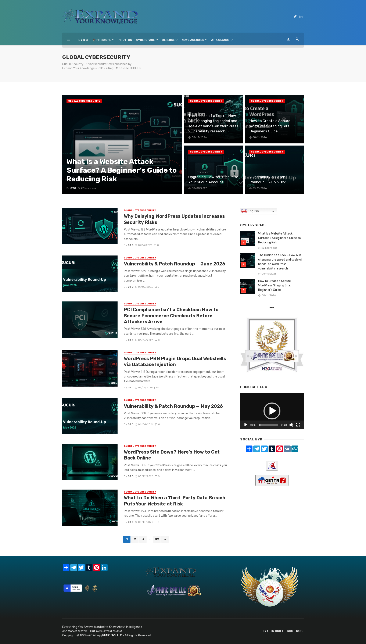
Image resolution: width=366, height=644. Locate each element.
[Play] (246, 425)
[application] (272, 411)
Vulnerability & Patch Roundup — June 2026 (174, 263)
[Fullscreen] (298, 425)
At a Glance (220, 40)
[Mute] (291, 425)
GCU (290, 631)
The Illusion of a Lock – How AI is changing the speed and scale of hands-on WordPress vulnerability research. (280, 261)
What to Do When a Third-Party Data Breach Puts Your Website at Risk (174, 500)
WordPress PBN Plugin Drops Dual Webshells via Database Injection (175, 361)
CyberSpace (145, 40)
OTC (130, 245)
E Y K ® (83, 40)
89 (157, 539)
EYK (265, 631)
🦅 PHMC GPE (101, 40)
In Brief (277, 631)
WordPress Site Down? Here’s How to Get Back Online (172, 455)
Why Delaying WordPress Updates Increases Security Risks (174, 219)
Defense (168, 40)
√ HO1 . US (125, 40)
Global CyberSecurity (84, 101)
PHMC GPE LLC (112, 635)
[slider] (268, 425)
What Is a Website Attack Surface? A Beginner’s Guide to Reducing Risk (279, 238)
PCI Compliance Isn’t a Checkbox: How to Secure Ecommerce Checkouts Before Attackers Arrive (171, 315)
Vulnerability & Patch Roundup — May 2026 (173, 406)
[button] (271, 410)
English (253, 211)
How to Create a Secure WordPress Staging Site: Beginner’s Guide (274, 285)
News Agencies (193, 40)
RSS (299, 631)
